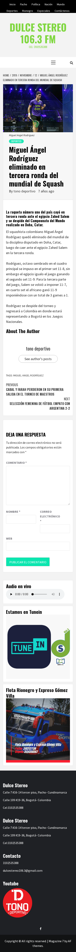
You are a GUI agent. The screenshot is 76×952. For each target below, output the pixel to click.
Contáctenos (62, 10)
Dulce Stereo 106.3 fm (38, 33)
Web (9, 538)
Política (36, 4)
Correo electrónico (49, 516)
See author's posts (38, 359)
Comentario (16, 463)
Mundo (61, 4)
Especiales (43, 10)
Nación (48, 4)
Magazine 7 (56, 941)
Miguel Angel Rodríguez (28, 375)
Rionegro (27, 10)
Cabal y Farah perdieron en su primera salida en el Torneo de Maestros (35, 389)
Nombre (13, 512)
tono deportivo (24, 191)
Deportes (12, 10)
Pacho (23, 4)
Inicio (13, 4)
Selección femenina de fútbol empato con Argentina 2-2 (40, 404)
